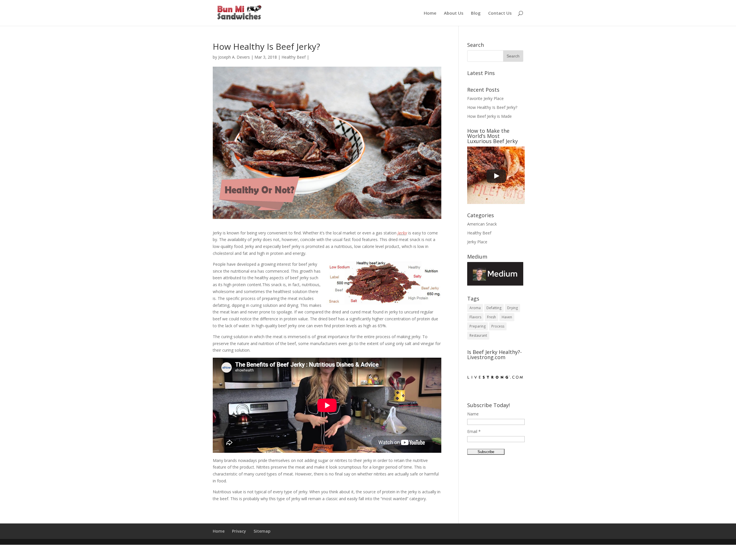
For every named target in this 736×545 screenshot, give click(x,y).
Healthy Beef (293, 57)
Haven (507, 317)
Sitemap (262, 531)
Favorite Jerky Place (485, 98)
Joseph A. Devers (234, 57)
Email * (474, 431)
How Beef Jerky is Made (489, 116)
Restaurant (478, 335)
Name (473, 414)
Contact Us (500, 13)
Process (497, 326)
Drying (512, 307)
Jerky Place (477, 241)
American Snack (482, 224)
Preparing (477, 326)
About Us (453, 13)
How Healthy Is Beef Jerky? (492, 107)
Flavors (475, 317)
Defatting (493, 307)
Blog (476, 13)
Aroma (475, 307)
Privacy (239, 531)
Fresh (491, 317)
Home (430, 13)
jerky (402, 233)
